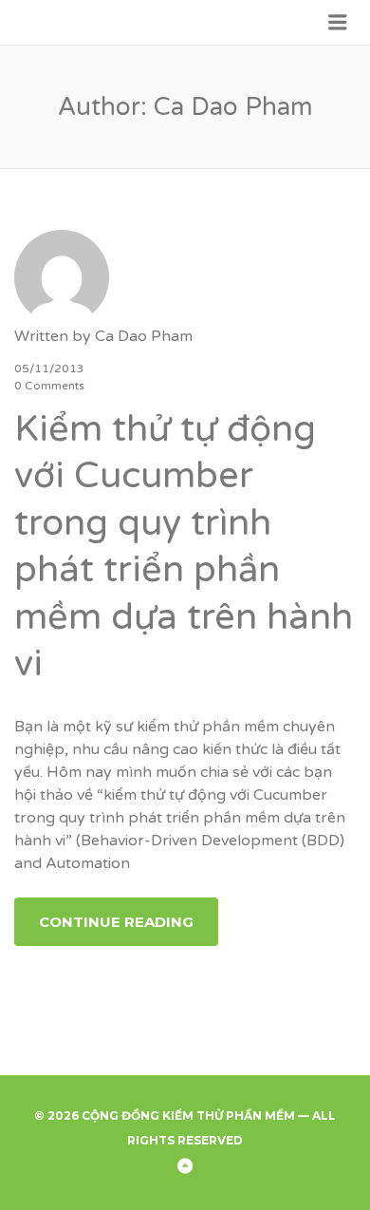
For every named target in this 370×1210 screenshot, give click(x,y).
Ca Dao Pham (144, 336)
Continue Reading (116, 922)
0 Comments (49, 385)
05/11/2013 (49, 368)
